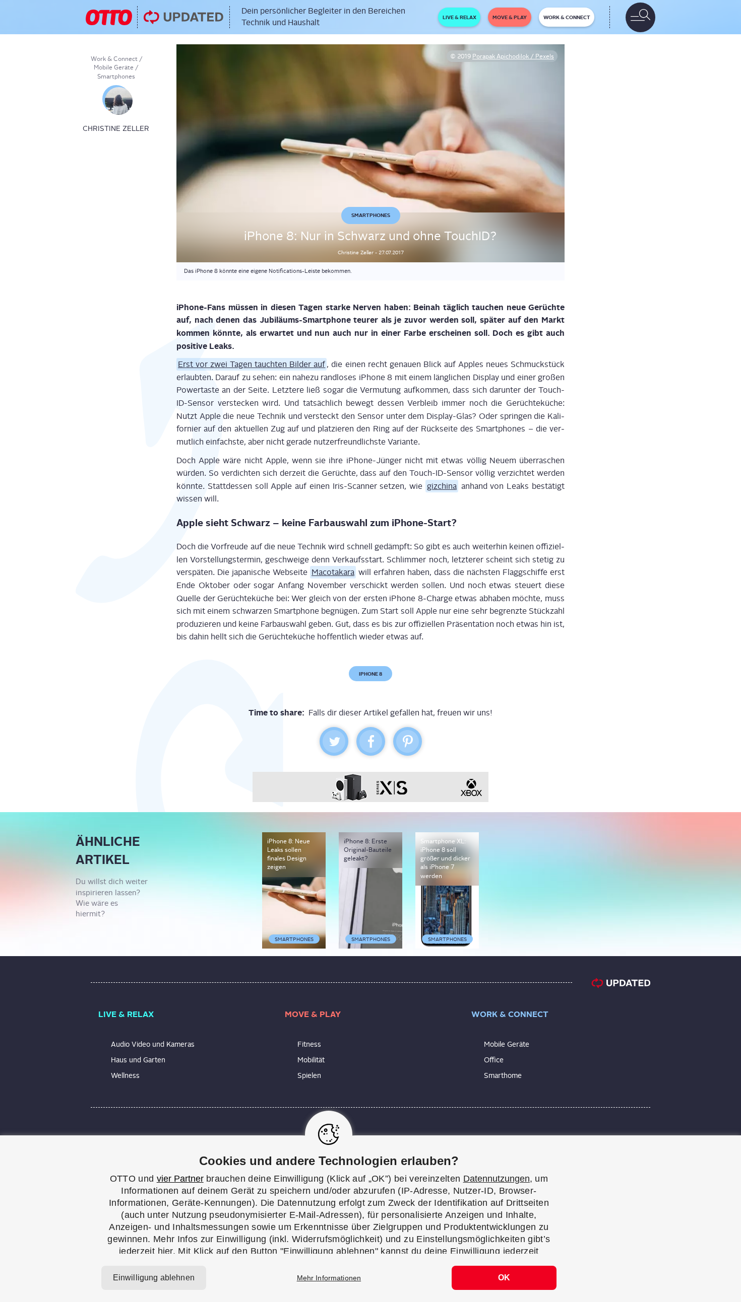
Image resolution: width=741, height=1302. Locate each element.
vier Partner (180, 1179)
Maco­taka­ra (333, 572)
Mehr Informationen (329, 1278)
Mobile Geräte (114, 67)
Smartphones (116, 76)
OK (504, 1277)
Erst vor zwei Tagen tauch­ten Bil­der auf (251, 364)
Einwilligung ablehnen (154, 1277)
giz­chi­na (442, 486)
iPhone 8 (370, 674)
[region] (370, 1218)
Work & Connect (114, 58)
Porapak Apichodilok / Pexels (513, 56)
